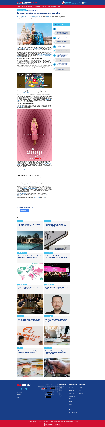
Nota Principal (22, 252)
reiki (50, 91)
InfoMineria (71, 393)
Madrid (80, 390)
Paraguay (81, 393)
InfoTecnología (72, 396)
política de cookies (74, 421)
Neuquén (70, 403)
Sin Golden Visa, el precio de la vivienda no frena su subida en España (63, 28)
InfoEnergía (71, 390)
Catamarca (71, 387)
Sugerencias (19, 392)
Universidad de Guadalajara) (34, 16)
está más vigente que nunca (35, 17)
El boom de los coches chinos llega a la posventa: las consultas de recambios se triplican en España (63, 69)
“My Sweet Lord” (47, 71)
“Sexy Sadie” (24, 71)
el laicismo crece (48, 16)
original (44, 197)
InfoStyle (71, 395)
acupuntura (33, 92)
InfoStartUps (48, 252)
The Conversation (21, 10)
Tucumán (71, 414)
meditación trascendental (24, 92)
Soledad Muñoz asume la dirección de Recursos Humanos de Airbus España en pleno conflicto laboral (62, 33)
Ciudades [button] (30, 6)
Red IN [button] (59, 6)
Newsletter (53, 6)
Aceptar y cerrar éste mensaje (52, 424)
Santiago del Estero (73, 412)
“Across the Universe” (39, 71)
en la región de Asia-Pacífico (36, 48)
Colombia (81, 388)
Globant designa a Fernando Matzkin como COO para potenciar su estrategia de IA (63, 51)
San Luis (70, 409)
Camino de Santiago (29, 178)
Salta (70, 406)
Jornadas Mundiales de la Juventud (44, 54)
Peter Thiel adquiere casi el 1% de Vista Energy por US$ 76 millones (63, 46)
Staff (49, 6)
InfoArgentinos (22, 284)
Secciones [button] (24, 6)
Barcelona (81, 387)
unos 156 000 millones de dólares (23, 48)
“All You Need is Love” (31, 71)
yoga (18, 92)
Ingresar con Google (24, 210)
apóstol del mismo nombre (30, 179)
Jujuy (70, 398)
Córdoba (70, 388)
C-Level (47, 221)
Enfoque (20, 316)
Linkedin (60, 390)
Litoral (70, 399)
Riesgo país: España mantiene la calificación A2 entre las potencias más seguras (63, 38)
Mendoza (71, 401)
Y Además (48, 347)
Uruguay (80, 395)
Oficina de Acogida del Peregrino (28, 182)
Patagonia (71, 404)
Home (19, 6)
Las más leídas (38, 6)
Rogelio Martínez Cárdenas (22, 16)
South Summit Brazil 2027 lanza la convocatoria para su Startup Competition (62, 42)
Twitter (60, 388)
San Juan (71, 407)
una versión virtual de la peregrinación (30, 188)
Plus (20, 221)
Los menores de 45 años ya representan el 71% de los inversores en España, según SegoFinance (63, 60)
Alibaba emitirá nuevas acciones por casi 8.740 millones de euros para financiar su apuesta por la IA (62, 55)
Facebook (61, 387)
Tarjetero (44, 6)
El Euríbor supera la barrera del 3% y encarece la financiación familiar (62, 64)
